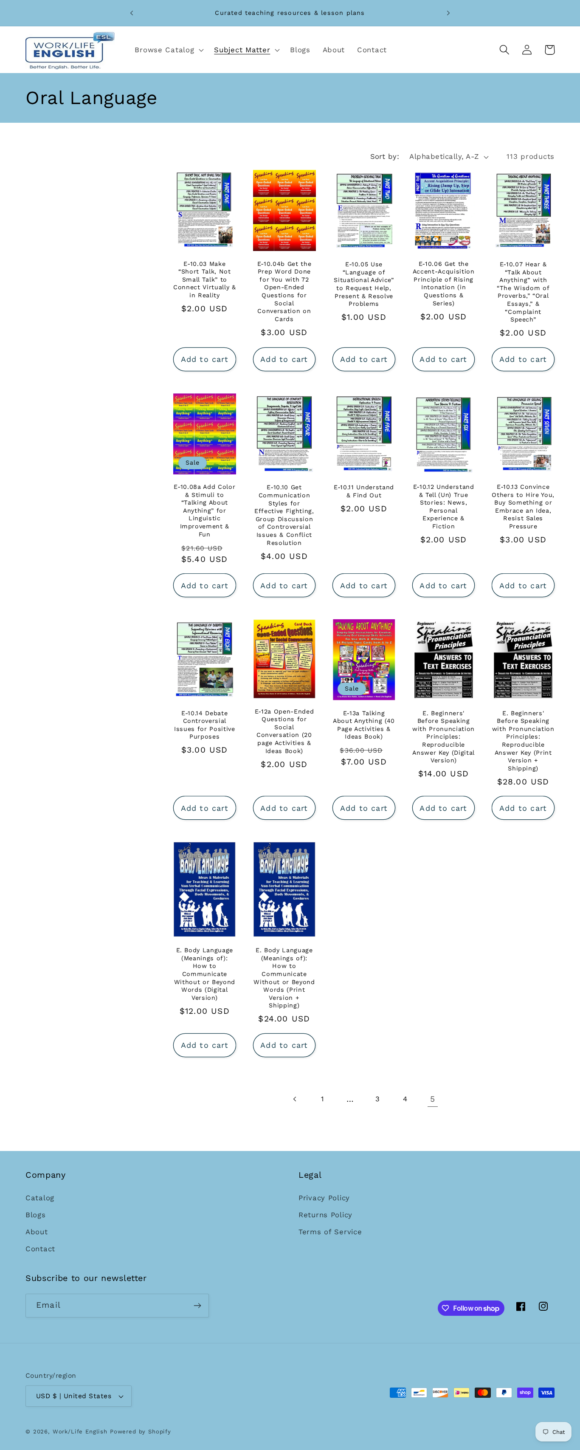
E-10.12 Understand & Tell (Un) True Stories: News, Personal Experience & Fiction (443, 506)
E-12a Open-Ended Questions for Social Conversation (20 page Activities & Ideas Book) (284, 731)
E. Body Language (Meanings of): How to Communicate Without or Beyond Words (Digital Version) (204, 974)
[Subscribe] (197, 1305)
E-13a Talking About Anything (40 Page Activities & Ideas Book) (364, 725)
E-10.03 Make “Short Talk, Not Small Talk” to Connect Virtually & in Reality (204, 279)
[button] (168, 49)
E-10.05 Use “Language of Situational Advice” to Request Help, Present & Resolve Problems (364, 284)
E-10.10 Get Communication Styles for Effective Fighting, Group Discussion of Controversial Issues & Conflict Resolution (284, 515)
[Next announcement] (448, 13)
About (36, 1231)
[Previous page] (295, 1099)
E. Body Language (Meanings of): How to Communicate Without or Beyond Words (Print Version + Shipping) (284, 978)
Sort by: (385, 156)
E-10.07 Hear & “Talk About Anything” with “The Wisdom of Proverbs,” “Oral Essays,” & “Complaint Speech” (523, 292)
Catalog (39, 1197)
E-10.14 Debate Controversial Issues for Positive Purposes (204, 725)
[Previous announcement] (131, 13)
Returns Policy (325, 1214)
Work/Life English (80, 1431)
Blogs (35, 1214)
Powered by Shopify (140, 1431)
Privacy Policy (324, 1197)
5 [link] (432, 1099)
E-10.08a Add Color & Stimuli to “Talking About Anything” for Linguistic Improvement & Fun (204, 510)
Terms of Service (330, 1231)
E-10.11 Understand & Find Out (364, 491)
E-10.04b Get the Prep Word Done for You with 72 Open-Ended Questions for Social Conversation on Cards (284, 291)
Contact (40, 1248)
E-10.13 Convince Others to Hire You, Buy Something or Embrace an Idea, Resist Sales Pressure (523, 506)
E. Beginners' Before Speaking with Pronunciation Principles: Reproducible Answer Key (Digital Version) (443, 737)
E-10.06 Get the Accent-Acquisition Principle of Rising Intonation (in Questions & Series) (444, 283)
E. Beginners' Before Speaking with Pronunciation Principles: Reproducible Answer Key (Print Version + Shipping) (523, 741)
